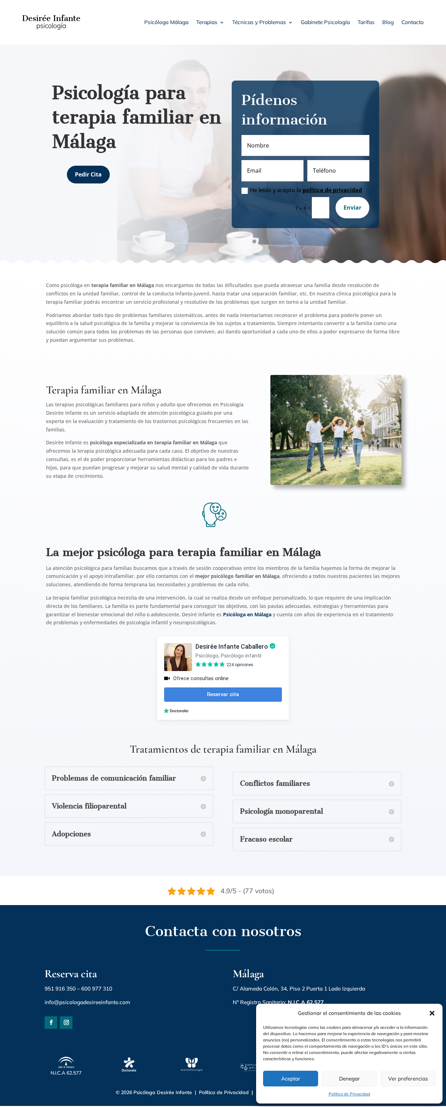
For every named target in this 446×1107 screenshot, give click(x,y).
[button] (432, 1013)
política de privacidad (332, 190)
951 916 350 (60, 988)
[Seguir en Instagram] (66, 1022)
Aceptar (290, 1078)
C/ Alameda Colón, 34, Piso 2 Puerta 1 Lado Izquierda (299, 988)
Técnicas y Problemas (259, 22)
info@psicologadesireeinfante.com (87, 1002)
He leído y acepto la (306, 190)
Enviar (352, 207)
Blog (388, 22)
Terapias (206, 22)
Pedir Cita (88, 174)
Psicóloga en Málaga (247, 614)
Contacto (412, 22)
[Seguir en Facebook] (51, 1022)
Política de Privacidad (349, 1094)
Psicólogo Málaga (166, 22)
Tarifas (366, 22)
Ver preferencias (408, 1078)
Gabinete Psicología (325, 22)
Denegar (349, 1078)
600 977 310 (96, 988)
